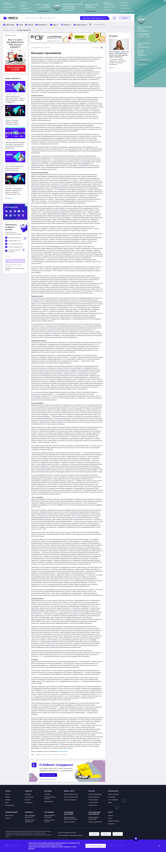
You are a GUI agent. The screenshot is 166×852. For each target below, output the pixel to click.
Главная (5, 30)
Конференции (29, 802)
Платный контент (93, 802)
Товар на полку (92, 805)
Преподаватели (48, 801)
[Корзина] (114, 18)
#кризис (37, 754)
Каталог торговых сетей (71, 797)
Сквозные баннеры (93, 797)
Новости (7, 797)
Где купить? (111, 823)
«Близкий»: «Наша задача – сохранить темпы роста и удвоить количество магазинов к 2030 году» (14, 191)
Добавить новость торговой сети (30, 820)
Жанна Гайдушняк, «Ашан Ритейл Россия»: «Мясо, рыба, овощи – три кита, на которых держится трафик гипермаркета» (119, 54)
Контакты (117, 834)
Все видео (8, 198)
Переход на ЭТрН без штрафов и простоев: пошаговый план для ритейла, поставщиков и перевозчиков (15, 145)
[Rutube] (43, 18)
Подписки (8, 818)
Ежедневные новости (14, 237)
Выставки (27, 800)
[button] (42, 25)
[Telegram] (35, 18)
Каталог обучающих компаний (50, 797)
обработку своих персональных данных (15, 269)
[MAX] (32, 18)
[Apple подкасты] (54, 18)
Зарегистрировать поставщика (49, 816)
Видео (110, 802)
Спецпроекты (113, 791)
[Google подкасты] (52, 18)
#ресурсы (64, 754)
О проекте (93, 834)
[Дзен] (46, 18)
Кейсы (7, 802)
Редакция (105, 834)
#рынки (43, 754)
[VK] (29, 18)
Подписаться (15, 261)
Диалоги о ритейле (113, 794)
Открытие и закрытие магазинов (14, 250)
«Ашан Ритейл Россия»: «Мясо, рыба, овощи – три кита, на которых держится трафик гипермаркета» (15, 99)
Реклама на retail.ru (10, 35)
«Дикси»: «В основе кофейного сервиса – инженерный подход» (12, 122)
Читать (111, 68)
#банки (49, 754)
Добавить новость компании (49, 820)
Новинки (110, 815)
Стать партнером (113, 800)
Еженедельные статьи (14, 241)
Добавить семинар (69, 822)
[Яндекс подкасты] (49, 18)
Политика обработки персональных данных (70, 835)
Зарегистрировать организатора (93, 818)
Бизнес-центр (69, 791)
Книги (110, 812)
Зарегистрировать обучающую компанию (70, 818)
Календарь (28, 794)
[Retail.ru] (13, 18)
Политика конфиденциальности (67, 832)
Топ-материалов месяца (15, 244)
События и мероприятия (15, 247)
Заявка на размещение (95, 794)
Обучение (48, 791)
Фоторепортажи (9, 805)
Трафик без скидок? (113, 821)
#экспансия (56, 754)
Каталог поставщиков (70, 800)
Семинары (47, 794)
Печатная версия (93, 800)
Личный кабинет (11, 812)
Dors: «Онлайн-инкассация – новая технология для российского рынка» (14, 168)
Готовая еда (111, 797)
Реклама (91, 791)
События (28, 791)
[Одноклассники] (38, 18)
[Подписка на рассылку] (27, 18)
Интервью (8, 800)
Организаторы (29, 797)
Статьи (13, 30)
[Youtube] (41, 18)
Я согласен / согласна (95, 845)
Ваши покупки (9, 815)
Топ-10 (110, 818)
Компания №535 (62, 751)
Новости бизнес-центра (71, 794)
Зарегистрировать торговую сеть (30, 816)
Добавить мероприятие (95, 822)
